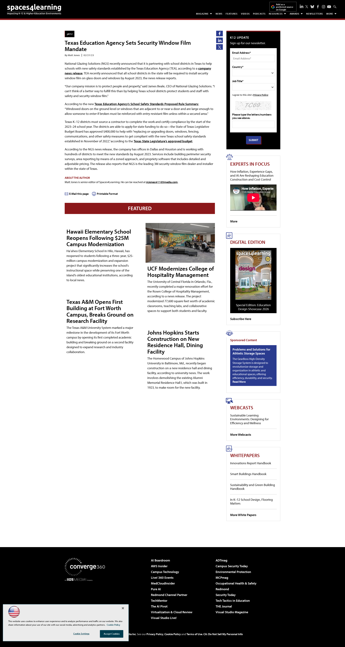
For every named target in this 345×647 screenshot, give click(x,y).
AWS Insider (159, 566)
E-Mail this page (79, 193)
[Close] (123, 608)
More (329, 13)
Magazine (202, 13)
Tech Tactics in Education (233, 600)
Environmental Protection (233, 572)
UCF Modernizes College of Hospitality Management (180, 271)
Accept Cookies (112, 633)
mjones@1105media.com (162, 182)
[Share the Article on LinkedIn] (219, 40)
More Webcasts (240, 434)
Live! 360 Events (162, 577)
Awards (294, 13)
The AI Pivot (159, 606)
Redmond (222, 589)
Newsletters (314, 13)
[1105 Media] (86, 599)
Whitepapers (245, 455)
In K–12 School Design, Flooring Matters (251, 502)
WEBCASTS (241, 407)
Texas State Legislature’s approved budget (163, 141)
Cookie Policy (172, 634)
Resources (276, 13)
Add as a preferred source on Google (284, 7)
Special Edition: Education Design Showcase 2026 (253, 307)
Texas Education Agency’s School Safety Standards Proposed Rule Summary (146, 104)
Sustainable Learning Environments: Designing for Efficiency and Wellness (249, 419)
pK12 (70, 34)
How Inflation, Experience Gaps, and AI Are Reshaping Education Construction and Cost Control (251, 175)
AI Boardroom (160, 560)
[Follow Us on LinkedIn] (301, 6)
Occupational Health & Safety (236, 583)
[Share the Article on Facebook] (219, 33)
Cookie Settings (81, 633)
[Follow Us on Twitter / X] (306, 6)
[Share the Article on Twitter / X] (219, 47)
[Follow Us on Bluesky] (312, 6)
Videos (245, 13)
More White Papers (243, 515)
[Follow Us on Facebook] (318, 6)
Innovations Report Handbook (250, 463)
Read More (239, 381)
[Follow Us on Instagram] (323, 6)
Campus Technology (165, 572)
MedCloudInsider (163, 583)
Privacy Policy (260, 94)
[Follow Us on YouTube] (329, 7)
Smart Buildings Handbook (248, 474)
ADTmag (221, 560)
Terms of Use (194, 634)
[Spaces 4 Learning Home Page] (34, 9)
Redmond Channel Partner (169, 595)
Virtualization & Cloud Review (171, 612)
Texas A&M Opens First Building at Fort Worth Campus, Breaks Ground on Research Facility (100, 311)
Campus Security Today (232, 566)
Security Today (226, 595)
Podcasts (259, 13)
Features (232, 13)
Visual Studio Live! (164, 618)
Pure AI (156, 589)
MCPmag (222, 577)
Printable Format (107, 193)
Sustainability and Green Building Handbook (252, 487)
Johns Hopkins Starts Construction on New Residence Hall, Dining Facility (175, 342)
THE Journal (224, 606)
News (219, 13)
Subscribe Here (240, 319)
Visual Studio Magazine (232, 612)
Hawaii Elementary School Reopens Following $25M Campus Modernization (98, 238)
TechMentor (159, 600)
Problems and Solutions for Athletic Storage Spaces (251, 351)
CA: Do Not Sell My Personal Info (223, 634)
